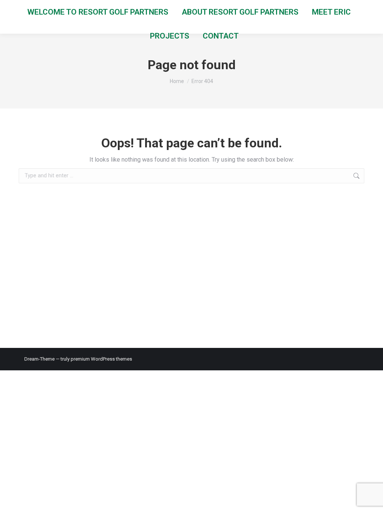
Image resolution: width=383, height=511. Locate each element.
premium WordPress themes (101, 359)
